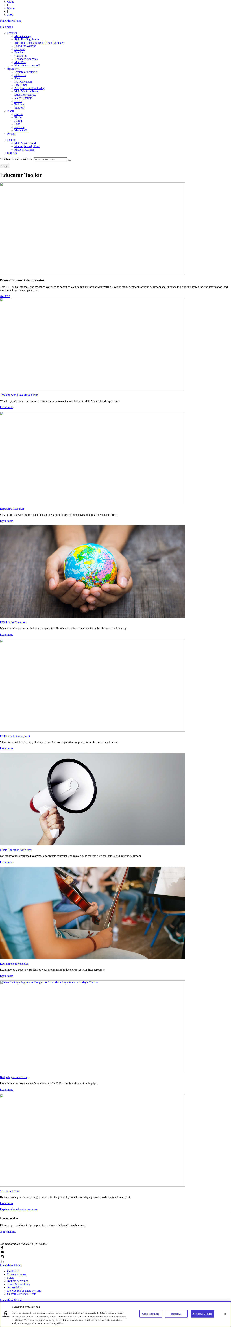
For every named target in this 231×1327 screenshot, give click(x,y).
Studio (11, 8)
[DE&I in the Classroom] (115, 571)
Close (4, 166)
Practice (18, 52)
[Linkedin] (115, 1261)
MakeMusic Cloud (25, 143)
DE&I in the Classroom (13, 622)
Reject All (176, 1313)
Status (10, 1277)
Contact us (13, 1271)
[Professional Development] (115, 685)
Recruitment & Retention (14, 963)
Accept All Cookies (202, 1313)
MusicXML (21, 130)
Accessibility (14, 1287)
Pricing (11, 133)
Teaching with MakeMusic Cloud (19, 394)
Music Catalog (22, 36)
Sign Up (12, 152)
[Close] (225, 1314)
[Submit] (69, 160)
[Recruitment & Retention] (115, 913)
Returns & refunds (17, 1280)
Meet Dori (20, 62)
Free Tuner (20, 84)
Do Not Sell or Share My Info (24, 1290)
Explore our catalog (25, 71)
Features (12, 32)
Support (18, 107)
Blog (17, 78)
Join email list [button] (8, 1231)
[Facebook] (115, 1247)
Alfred (18, 120)
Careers (18, 114)
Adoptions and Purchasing (29, 88)
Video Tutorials (23, 97)
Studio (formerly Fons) (27, 146)
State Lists (20, 75)
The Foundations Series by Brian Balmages (39, 42)
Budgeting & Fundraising (14, 1077)
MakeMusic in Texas (26, 91)
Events (18, 101)
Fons (17, 123)
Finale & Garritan (24, 149)
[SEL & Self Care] (115, 1140)
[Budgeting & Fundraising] (115, 1026)
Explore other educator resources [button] (18, 1209)
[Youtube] (115, 1252)
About (10, 110)
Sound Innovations (25, 45)
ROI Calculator (23, 81)
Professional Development (15, 736)
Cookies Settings (150, 1313)
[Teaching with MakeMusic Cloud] (115, 344)
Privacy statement (17, 1274)
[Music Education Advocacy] (115, 799)
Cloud (10, 1)
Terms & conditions (18, 1284)
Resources (13, 68)
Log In (11, 139)
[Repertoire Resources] (115, 458)
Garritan (19, 127)
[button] (6, 26)
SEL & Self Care (9, 1191)
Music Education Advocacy (16, 849)
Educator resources (25, 94)
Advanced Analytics (26, 58)
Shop (10, 14)
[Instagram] (115, 1256)
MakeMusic (10, 1265)
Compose (19, 49)
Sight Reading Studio (26, 39)
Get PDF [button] (5, 296)
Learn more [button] (6, 407)
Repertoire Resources (12, 508)
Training (19, 104)
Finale (17, 117)
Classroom (20, 55)
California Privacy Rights (21, 1293)
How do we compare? (27, 65)
